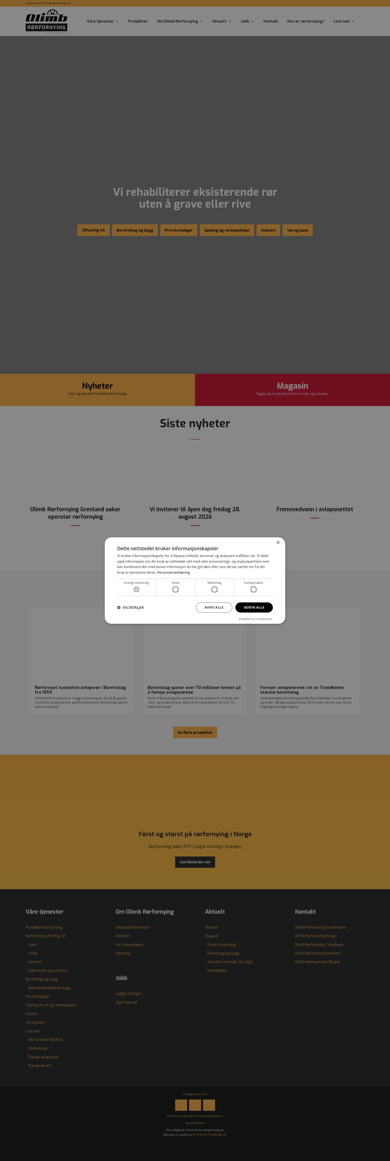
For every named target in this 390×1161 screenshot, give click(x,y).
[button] (130, 607)
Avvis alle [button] (214, 607)
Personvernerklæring (173, 572)
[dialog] (195, 580)
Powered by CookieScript (255, 619)
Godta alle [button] (254, 607)
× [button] (278, 542)
